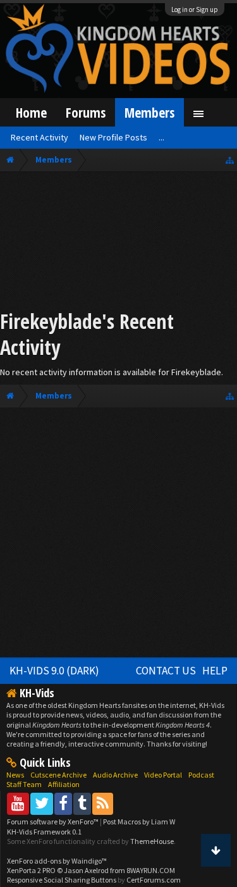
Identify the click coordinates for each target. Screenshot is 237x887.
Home (31, 112)
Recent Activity (39, 137)
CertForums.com (153, 879)
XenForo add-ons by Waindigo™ (57, 860)
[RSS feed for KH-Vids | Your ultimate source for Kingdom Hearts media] (103, 803)
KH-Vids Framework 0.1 (44, 831)
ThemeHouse (152, 841)
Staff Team (24, 784)
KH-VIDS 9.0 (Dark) (54, 671)
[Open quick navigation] (230, 160)
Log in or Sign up (194, 9)
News (15, 774)
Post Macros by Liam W (139, 821)
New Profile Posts (113, 137)
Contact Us (166, 671)
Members (149, 112)
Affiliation (64, 784)
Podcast (201, 774)
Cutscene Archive (58, 774)
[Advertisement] (118, 242)
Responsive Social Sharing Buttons (61, 879)
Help (215, 671)
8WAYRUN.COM (150, 870)
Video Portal (163, 774)
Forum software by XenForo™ (53, 821)
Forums (86, 112)
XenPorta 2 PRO (31, 870)
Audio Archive (115, 774)
